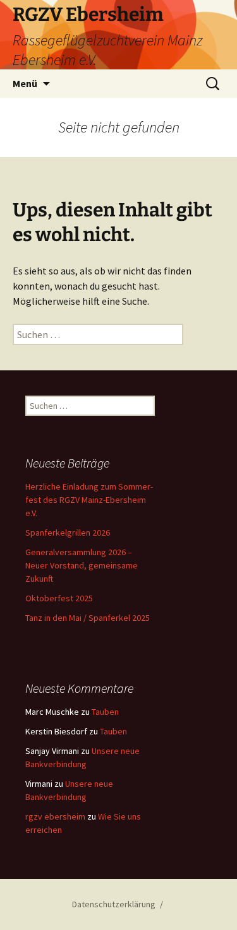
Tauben (105, 711)
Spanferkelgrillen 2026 (67, 532)
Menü (25, 83)
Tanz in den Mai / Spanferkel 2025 (87, 617)
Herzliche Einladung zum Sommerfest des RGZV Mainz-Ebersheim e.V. (89, 500)
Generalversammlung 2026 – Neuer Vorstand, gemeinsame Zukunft (81, 565)
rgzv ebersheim (55, 816)
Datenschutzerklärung (113, 904)
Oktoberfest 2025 (59, 598)
